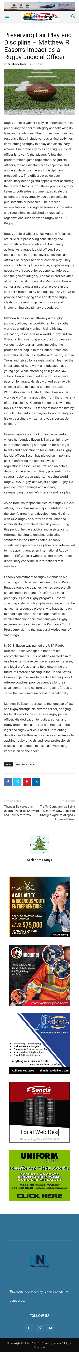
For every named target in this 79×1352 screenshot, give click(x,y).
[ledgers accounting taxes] (39, 1043)
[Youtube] (50, 1328)
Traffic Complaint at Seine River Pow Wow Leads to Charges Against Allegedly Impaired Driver (57, 813)
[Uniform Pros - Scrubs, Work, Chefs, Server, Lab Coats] (39, 1175)
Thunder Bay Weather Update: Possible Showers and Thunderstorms (21, 811)
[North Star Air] (39, 6)
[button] (6, 16)
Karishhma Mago (17, 63)
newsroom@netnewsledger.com (47, 1300)
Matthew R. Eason (25, 764)
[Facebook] (8, 782)
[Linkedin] (36, 782)
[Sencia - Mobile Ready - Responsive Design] (39, 1112)
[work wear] (39, 975)
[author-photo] (39, 854)
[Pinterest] (27, 782)
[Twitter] (17, 782)
